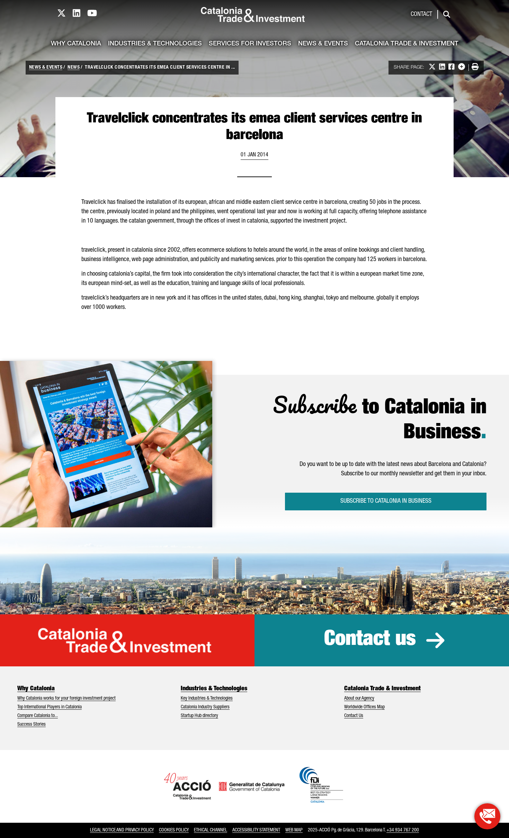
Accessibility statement (256, 830)
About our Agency (359, 698)
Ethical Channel (210, 830)
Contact (421, 14)
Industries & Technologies (155, 44)
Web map (294, 830)
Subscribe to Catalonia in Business (385, 501)
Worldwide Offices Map (364, 707)
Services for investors (250, 44)
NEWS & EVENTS (46, 67)
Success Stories (31, 724)
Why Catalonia (76, 44)
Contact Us (353, 716)
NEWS (74, 67)
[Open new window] (487, 816)
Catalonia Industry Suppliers (205, 707)
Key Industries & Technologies (207, 698)
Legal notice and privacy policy (122, 830)
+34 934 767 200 (402, 830)
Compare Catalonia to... (37, 716)
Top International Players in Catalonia (49, 707)
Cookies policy (174, 830)
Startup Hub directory (199, 716)
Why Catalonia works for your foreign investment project (66, 698)
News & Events (323, 44)
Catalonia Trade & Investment (406, 44)
